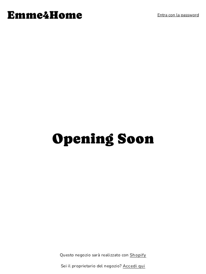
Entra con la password (178, 15)
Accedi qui (134, 266)
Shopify (138, 255)
